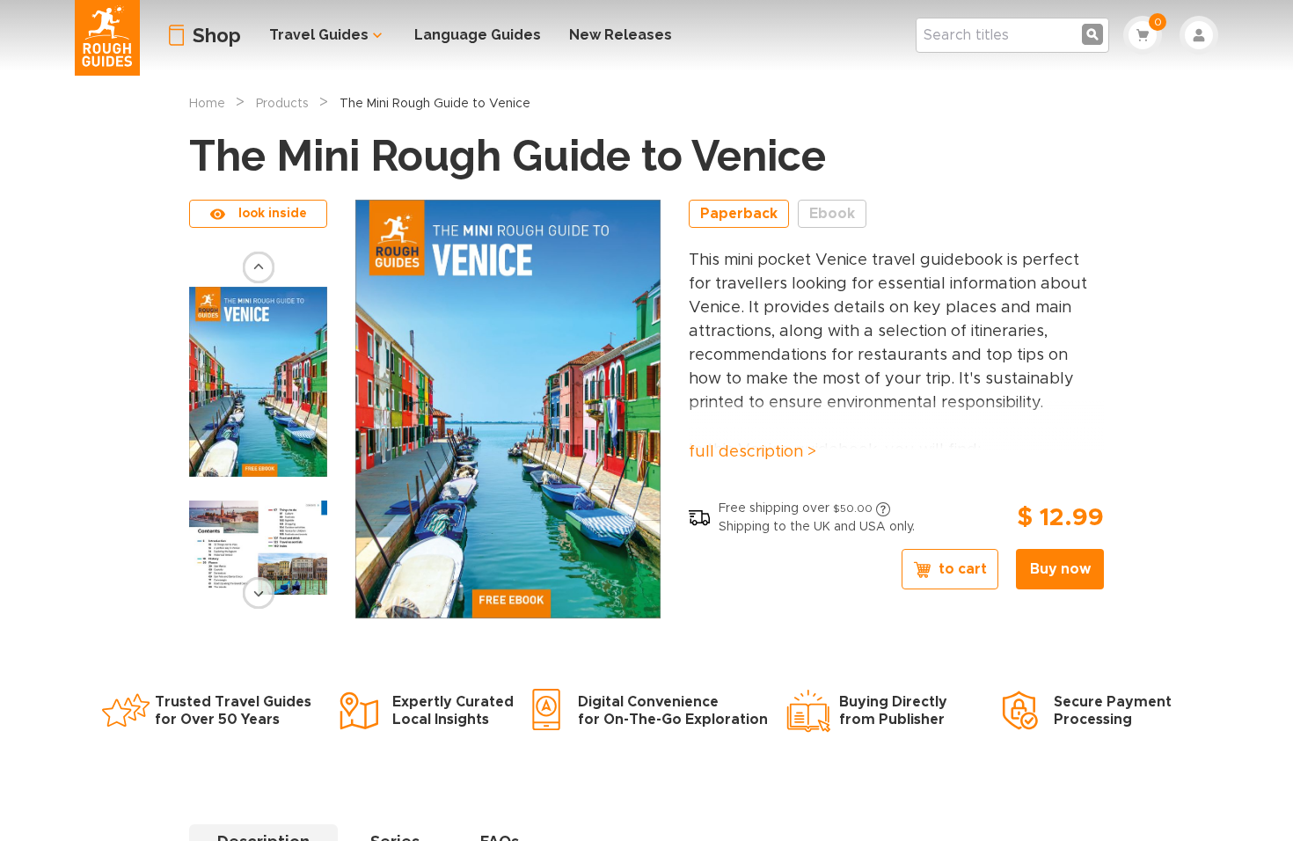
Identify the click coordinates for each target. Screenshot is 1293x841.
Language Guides (477, 34)
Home (207, 104)
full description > (752, 452)
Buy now (1060, 569)
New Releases (620, 34)
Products (282, 104)
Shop (217, 35)
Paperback (739, 214)
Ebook (832, 214)
